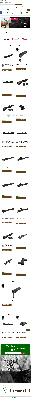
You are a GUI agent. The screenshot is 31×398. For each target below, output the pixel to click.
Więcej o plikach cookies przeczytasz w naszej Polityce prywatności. (8, 3)
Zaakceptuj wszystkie (19, 4)
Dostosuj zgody (12, 4)
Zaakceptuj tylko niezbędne (5, 4)
